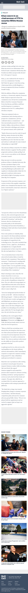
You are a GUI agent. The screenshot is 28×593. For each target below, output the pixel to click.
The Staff (9, 584)
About (2, 581)
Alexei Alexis (5, 57)
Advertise (16, 581)
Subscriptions (17, 584)
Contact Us (10, 581)
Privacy (9, 583)
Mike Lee (19, 320)
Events (2, 583)
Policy (5, 13)
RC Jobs (16, 583)
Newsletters (3, 584)
